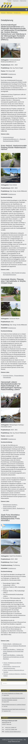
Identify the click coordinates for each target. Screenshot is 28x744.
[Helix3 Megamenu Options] (26, 9)
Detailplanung (12, 74)
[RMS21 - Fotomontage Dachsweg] (11, 50)
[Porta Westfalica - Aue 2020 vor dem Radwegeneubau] (11, 531)
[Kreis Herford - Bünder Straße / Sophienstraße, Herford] (11, 175)
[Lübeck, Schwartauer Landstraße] (11, 415)
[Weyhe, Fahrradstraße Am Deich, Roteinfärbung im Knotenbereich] (11, 294)
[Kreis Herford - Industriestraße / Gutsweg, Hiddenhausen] (11, 160)
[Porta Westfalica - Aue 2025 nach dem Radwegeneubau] (11, 546)
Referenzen (10, 13)
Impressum (16, 0)
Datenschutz (23, 0)
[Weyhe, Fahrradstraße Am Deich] (11, 309)
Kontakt (9, 0)
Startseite (3, 13)
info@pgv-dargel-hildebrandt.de (13, 731)
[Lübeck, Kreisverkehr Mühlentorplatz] (11, 400)
